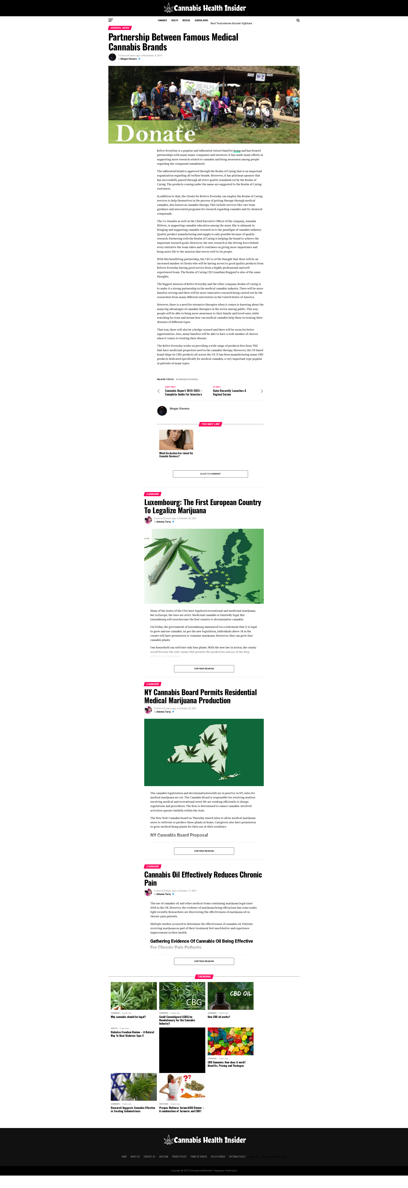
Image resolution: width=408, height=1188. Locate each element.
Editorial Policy (237, 1156)
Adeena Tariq (164, 521)
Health (174, 20)
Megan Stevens (129, 59)
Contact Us (149, 1156)
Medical (186, 20)
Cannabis (162, 20)
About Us (135, 1156)
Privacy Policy (179, 1156)
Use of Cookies (218, 1156)
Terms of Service (198, 1156)
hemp (237, 150)
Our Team (163, 1156)
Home (124, 1156)
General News (201, 20)
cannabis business (187, 379)
